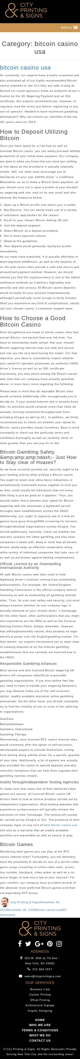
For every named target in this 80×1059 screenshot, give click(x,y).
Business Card (40, 989)
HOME (40, 1020)
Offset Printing (40, 1000)
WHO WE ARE (40, 1025)
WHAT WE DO (40, 1035)
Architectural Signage (39, 1005)
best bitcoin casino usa (60, 825)
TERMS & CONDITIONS (40, 1030)
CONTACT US (40, 1040)
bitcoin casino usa (25, 67)
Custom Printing (40, 994)
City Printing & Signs (25, 902)
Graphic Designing (40, 1010)
